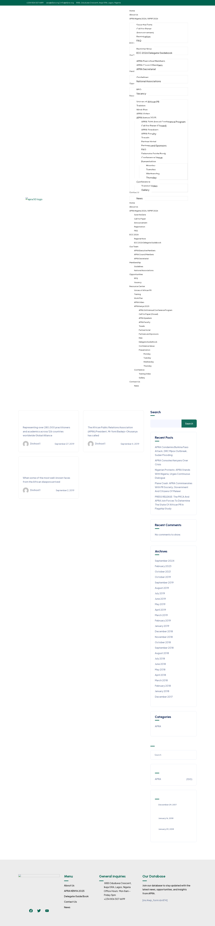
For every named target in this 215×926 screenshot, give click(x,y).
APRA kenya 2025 (141, 306)
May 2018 (160, 669)
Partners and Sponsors (149, 334)
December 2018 (164, 631)
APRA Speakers (145, 318)
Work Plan (138, 298)
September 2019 (164, 582)
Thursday (147, 366)
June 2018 (160, 663)
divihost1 (35, 443)
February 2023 (163, 566)
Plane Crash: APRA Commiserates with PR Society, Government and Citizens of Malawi (173, 487)
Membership (135, 262)
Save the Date (140, 215)
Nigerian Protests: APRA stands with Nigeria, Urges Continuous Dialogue (172, 473)
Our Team (133, 246)
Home (132, 203)
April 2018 (160, 674)
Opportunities (136, 274)
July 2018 (160, 658)
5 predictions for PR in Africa (171, 822)
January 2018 (162, 691)
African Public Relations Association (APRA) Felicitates (172, 810)
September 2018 (164, 647)
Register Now (140, 239)
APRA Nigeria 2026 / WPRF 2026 (143, 211)
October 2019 (163, 576)
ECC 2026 (134, 234)
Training (137, 294)
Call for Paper (140, 219)
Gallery (142, 378)
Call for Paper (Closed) (148, 314)
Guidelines (138, 266)
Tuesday (147, 358)
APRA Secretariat (141, 258)
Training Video (145, 374)
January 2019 (162, 625)
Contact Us (134, 381)
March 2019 (161, 615)
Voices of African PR (143, 290)
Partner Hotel (144, 330)
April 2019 (160, 609)
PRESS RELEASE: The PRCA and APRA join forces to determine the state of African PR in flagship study (172, 502)
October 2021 (163, 571)
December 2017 (164, 696)
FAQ (136, 231)
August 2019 (162, 587)
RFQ (136, 278)
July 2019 (160, 593)
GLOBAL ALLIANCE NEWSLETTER (38, 419)
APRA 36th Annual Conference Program (155, 310)
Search (155, 412)
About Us (133, 207)
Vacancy (137, 282)
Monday (146, 354)
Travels (142, 326)
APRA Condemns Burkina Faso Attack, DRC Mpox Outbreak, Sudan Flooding (171, 451)
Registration (139, 227)
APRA (158, 726)
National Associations (144, 270)
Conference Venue (146, 346)
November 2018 (164, 636)
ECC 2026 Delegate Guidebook (147, 243)
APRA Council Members (144, 254)
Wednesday (148, 362)
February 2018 (163, 685)
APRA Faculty (144, 322)
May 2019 (160, 604)
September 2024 (164, 560)
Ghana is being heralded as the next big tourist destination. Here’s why (47, 468)
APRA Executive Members (144, 250)
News (136, 386)
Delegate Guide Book (148, 342)
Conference (139, 370)
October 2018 (163, 642)
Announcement (140, 223)
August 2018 (162, 653)
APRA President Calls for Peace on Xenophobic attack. (112, 419)
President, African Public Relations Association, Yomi (170, 835)
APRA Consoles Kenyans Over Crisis (171, 462)
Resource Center (137, 286)
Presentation (144, 350)
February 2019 (163, 620)
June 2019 (160, 598)
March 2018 (161, 680)
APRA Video (139, 302)
